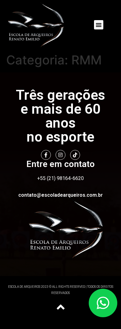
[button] (98, 24)
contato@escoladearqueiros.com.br (60, 195)
